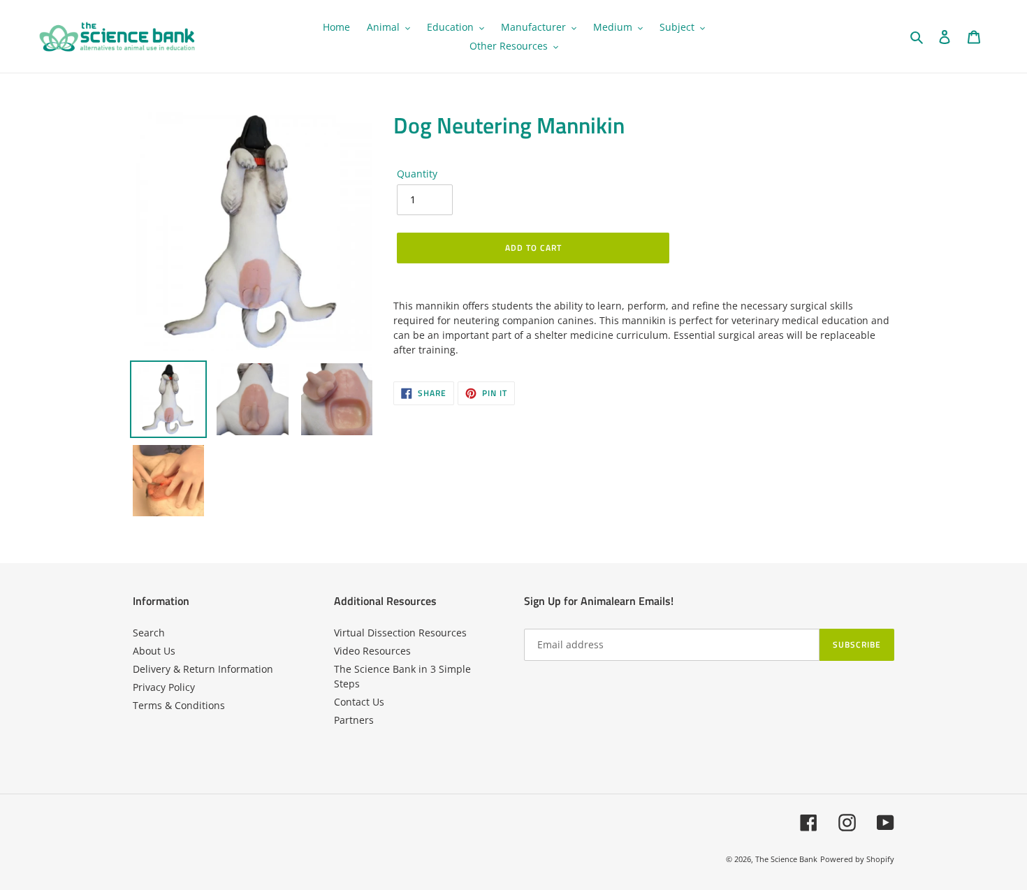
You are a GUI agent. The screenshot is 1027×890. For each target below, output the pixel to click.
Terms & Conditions (179, 705)
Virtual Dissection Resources (400, 632)
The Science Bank (786, 859)
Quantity (417, 173)
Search (149, 632)
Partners (354, 720)
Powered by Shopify (857, 859)
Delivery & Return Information (203, 669)
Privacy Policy (164, 687)
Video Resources (372, 650)
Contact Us (359, 701)
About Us (154, 650)
